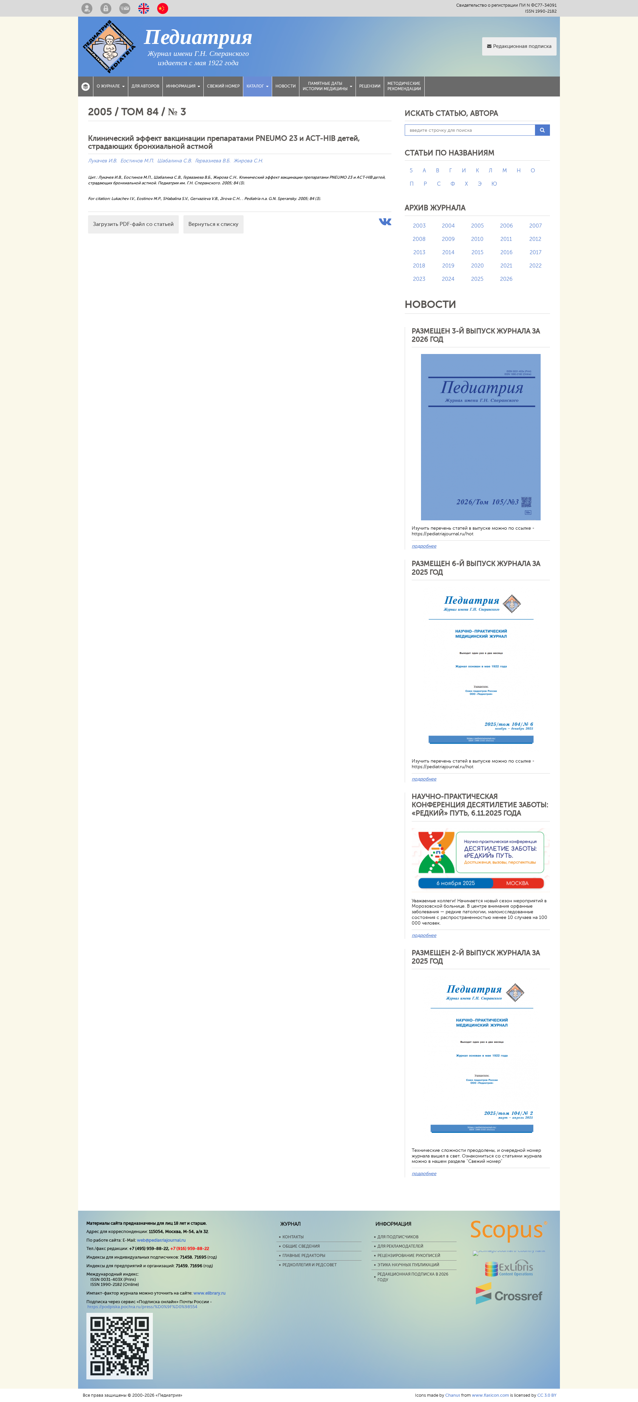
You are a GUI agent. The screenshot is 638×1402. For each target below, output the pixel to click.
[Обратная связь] (125, 8)
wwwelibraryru (209, 1293)
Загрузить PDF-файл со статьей (133, 224)
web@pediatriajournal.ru (161, 1240)
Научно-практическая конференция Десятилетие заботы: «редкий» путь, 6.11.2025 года (480, 804)
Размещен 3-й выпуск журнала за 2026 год (476, 335)
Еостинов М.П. (137, 161)
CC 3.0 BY (547, 1395)
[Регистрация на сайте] (87, 8)
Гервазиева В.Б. (212, 161)
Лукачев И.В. (102, 161)
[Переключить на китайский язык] (162, 8)
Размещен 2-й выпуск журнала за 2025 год (476, 957)
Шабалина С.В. (174, 161)
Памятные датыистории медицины (325, 86)
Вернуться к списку (213, 224)
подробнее (424, 546)
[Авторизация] (106, 8)
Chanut (452, 1395)
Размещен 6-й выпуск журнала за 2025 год (476, 568)
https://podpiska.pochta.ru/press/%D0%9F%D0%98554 (142, 1306)
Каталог (255, 86)
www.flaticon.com (490, 1395)
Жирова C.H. (248, 161)
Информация (180, 86)
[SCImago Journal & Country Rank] (509, 1250)
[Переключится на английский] (144, 8)
